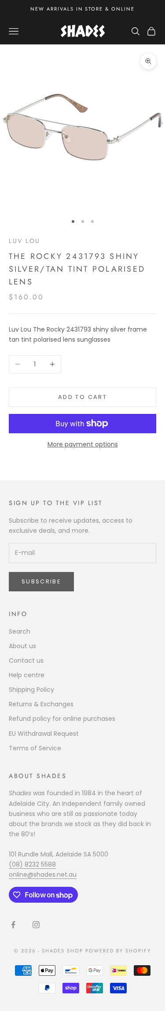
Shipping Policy (31, 689)
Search (19, 631)
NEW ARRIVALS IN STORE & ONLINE (82, 8)
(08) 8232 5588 (32, 864)
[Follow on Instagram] (36, 924)
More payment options (83, 444)
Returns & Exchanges (41, 704)
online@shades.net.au (43, 874)
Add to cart (82, 397)
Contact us (26, 660)
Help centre (26, 675)
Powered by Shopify (118, 950)
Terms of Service (35, 748)
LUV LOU (24, 240)
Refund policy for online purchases (62, 718)
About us (22, 646)
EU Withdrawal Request (44, 733)
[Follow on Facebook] (13, 924)
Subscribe (41, 581)
